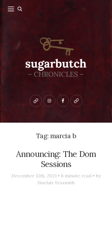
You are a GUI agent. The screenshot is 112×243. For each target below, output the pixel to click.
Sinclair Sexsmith (56, 182)
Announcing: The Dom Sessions (56, 159)
